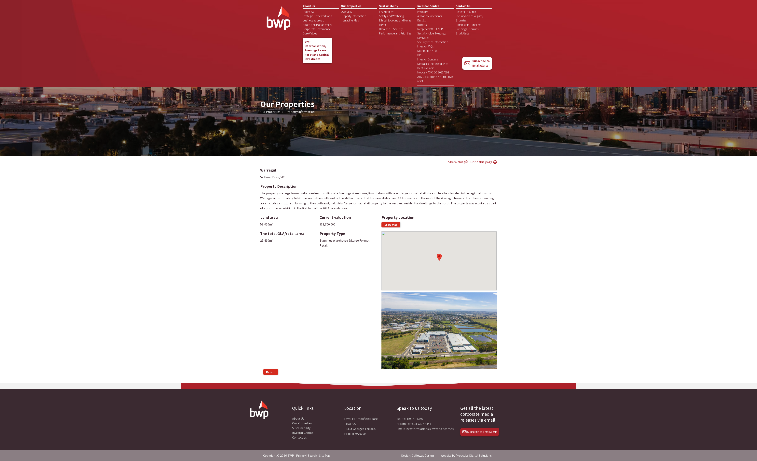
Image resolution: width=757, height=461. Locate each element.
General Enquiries (466, 12)
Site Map (325, 456)
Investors (422, 12)
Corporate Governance (317, 29)
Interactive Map (350, 20)
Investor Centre (428, 6)
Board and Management (317, 25)
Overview (308, 12)
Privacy (301, 456)
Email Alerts (462, 33)
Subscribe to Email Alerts (481, 63)
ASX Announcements (429, 16)
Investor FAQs (425, 46)
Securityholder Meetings (431, 33)
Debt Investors (425, 68)
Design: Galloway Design (417, 456)
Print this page (481, 162)
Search (312, 456)
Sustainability (388, 6)
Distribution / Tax (427, 51)
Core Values (310, 33)
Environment (386, 12)
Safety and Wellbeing (391, 16)
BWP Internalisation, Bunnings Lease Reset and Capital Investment (317, 50)
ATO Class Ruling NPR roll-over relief (435, 79)
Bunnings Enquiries (467, 29)
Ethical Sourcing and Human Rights (396, 23)
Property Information (353, 16)
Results (421, 20)
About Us (309, 6)
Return (270, 372)
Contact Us (463, 6)
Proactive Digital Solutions (474, 456)
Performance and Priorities (395, 33)
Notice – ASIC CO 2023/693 (433, 72)
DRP (419, 55)
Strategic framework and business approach (317, 18)
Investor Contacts (427, 59)
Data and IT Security (391, 29)
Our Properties (351, 6)
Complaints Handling (468, 25)
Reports (422, 25)
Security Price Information (432, 42)
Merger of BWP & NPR (430, 29)
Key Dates (423, 38)
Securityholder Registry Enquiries (469, 18)
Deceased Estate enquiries (432, 64)
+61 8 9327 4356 (412, 419)
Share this (456, 162)
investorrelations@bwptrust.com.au (430, 429)
